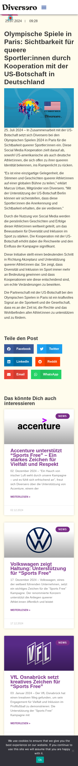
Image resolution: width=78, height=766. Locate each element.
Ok (40, 759)
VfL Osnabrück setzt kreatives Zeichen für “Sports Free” (35, 681)
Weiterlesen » (20, 496)
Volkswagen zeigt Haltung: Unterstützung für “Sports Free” (38, 568)
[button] (44, 7)
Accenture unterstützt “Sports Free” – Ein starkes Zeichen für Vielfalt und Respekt (36, 457)
